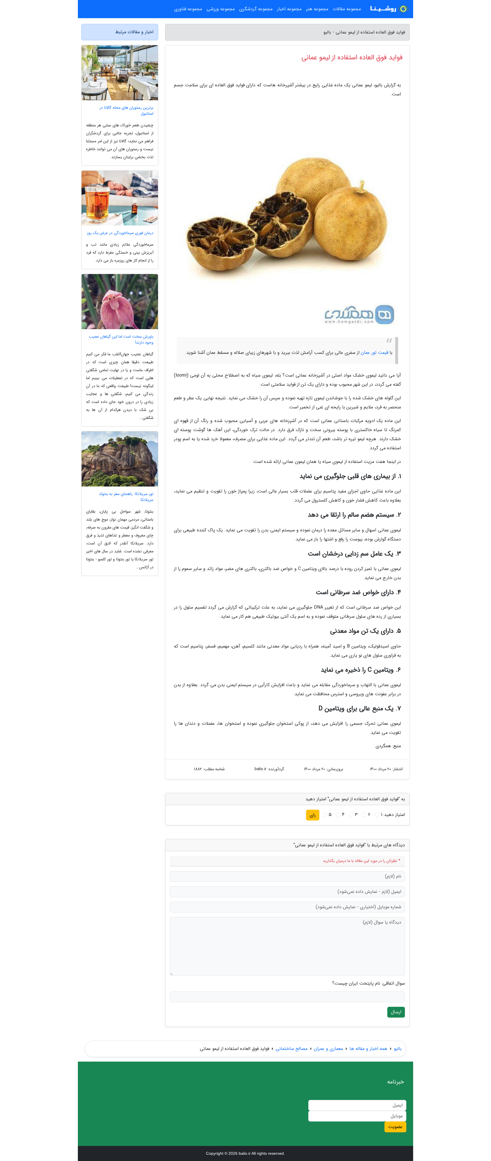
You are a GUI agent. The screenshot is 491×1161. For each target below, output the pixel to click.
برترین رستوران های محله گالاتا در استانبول (126, 111)
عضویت (395, 1126)
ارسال (396, 1012)
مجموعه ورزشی (221, 8)
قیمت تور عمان (374, 352)
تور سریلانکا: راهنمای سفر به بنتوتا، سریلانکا (126, 497)
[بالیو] (389, 9)
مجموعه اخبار (289, 8)
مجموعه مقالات (347, 8)
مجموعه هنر (317, 8)
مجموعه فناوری (188, 8)
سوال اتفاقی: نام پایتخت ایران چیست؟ (368, 983)
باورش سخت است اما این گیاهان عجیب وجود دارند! (121, 340)
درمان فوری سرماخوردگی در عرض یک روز (120, 233)
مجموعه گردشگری (255, 8)
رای (313, 814)
